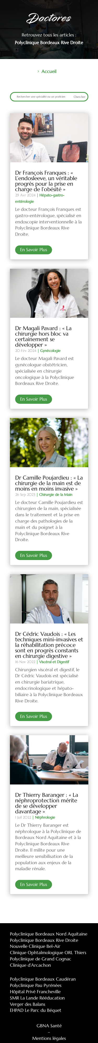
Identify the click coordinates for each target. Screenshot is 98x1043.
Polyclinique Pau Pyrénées (35, 985)
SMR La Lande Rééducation (37, 998)
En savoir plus (33, 249)
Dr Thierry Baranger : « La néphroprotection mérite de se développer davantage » (46, 803)
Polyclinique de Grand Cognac (40, 959)
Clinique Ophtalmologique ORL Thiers (48, 952)
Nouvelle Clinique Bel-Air (35, 946)
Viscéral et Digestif (54, 661)
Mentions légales (49, 1038)
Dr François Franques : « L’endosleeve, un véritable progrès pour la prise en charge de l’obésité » (46, 181)
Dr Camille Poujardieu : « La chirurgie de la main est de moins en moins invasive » (49, 483)
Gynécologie (50, 350)
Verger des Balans (27, 1004)
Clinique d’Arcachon (30, 965)
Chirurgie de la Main (55, 494)
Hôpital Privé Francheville (35, 991)
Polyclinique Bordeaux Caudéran (43, 979)
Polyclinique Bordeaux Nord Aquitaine (48, 934)
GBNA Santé (49, 1026)
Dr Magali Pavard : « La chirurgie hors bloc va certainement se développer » (43, 336)
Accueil (49, 71)
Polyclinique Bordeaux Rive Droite (44, 940)
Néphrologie (45, 817)
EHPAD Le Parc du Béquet (35, 1010)
